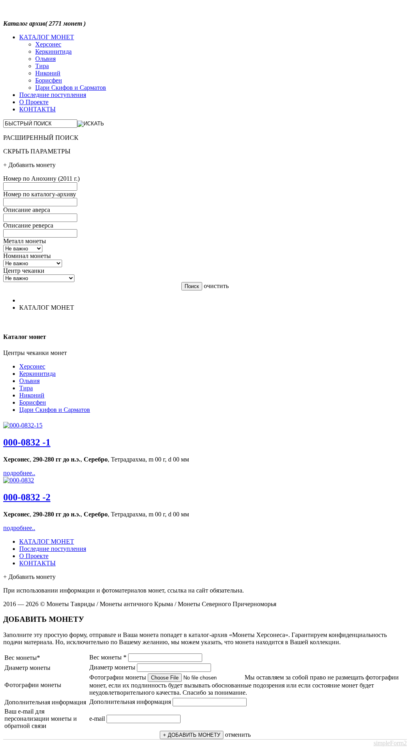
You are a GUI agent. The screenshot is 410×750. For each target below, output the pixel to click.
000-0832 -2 (26, 497)
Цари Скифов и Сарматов (70, 87)
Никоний (47, 73)
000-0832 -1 (26, 442)
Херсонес (48, 44)
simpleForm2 (390, 743)
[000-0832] (22, 425)
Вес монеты (108, 657)
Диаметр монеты (112, 667)
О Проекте (33, 102)
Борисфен (48, 80)
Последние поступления (52, 94)
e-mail (97, 718)
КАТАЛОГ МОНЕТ (46, 37)
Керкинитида (53, 51)
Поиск (192, 286)
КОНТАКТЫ (37, 109)
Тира (42, 65)
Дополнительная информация (130, 701)
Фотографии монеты (117, 677)
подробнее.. (19, 473)
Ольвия (45, 58)
